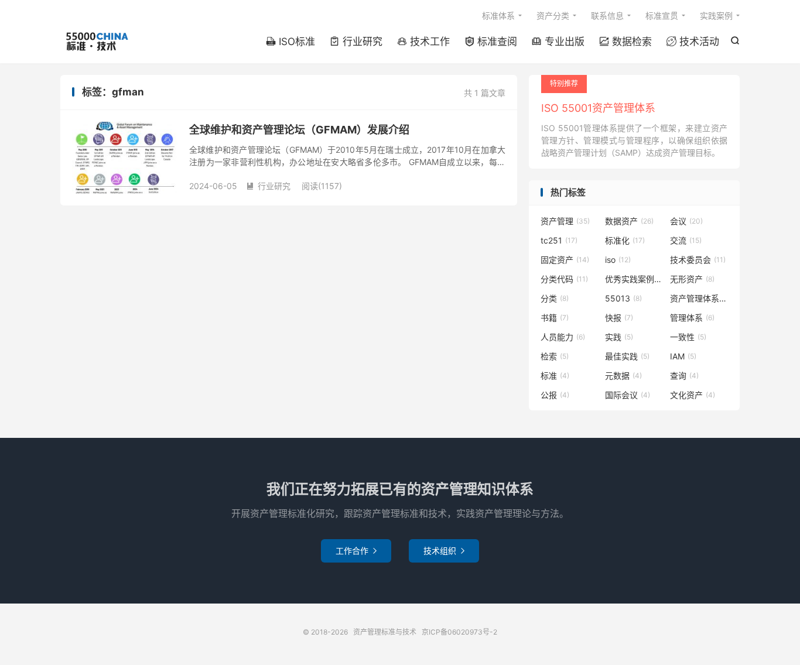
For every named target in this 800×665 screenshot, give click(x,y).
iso (618, 260)
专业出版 (558, 41)
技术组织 (443, 551)
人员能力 (563, 337)
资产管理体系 (699, 298)
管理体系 (692, 318)
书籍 (555, 318)
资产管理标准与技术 (96, 41)
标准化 (625, 240)
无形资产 (692, 279)
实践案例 (716, 15)
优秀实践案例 (634, 279)
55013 (623, 298)
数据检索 (625, 41)
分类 (555, 298)
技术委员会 (698, 260)
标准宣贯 (661, 15)
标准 (555, 376)
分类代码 (564, 279)
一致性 (688, 337)
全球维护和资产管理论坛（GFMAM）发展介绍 (299, 130)
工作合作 (356, 551)
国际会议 (627, 395)
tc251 (559, 240)
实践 (619, 337)
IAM (683, 356)
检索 (555, 356)
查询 (684, 376)
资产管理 (565, 221)
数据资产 (629, 221)
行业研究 (356, 41)
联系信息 (607, 15)
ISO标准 (290, 41)
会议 (686, 221)
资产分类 (552, 15)
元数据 (623, 376)
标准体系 (498, 15)
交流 (686, 240)
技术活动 (692, 41)
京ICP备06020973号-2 (459, 632)
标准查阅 (490, 41)
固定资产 (565, 260)
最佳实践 (627, 356)
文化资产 (692, 395)
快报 (619, 318)
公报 (555, 395)
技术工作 (423, 41)
